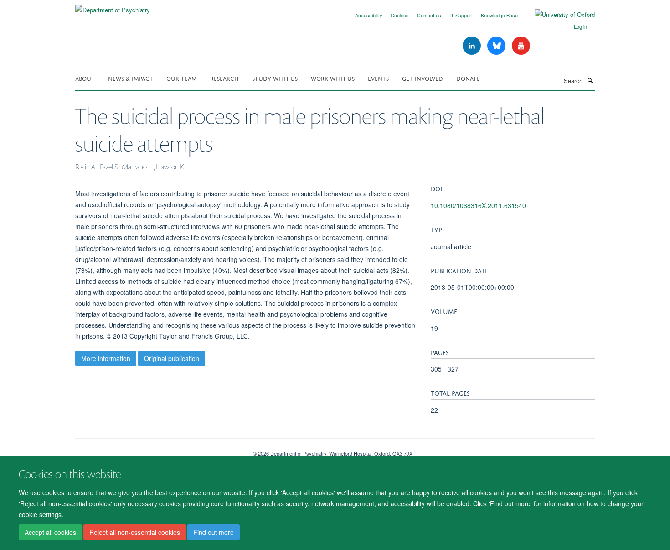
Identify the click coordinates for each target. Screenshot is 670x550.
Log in (580, 26)
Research (224, 77)
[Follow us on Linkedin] (473, 46)
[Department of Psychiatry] (112, 6)
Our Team (181, 77)
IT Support (461, 15)
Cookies (400, 15)
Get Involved (422, 77)
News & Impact (130, 77)
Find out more (213, 532)
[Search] (590, 80)
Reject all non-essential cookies (134, 532)
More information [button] (105, 358)
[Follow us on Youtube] (521, 46)
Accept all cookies (50, 532)
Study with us (275, 77)
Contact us (429, 15)
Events (378, 77)
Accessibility (368, 15)
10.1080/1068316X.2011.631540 (478, 205)
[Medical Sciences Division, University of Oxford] (157, 450)
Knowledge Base (499, 15)
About (85, 77)
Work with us (333, 77)
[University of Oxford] (558, 14)
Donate (468, 77)
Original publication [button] (171, 358)
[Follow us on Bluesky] (497, 46)
